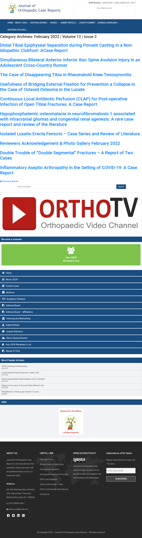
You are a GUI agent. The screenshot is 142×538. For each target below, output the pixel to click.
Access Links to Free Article (52, 464)
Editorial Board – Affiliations (19, 312)
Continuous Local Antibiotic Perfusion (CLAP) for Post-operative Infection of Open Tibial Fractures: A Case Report (63, 101)
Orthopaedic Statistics (49, 469)
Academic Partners (16, 299)
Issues (53, 23)
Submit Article (67, 23)
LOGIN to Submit (87, 23)
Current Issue (12, 286)
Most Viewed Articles (16, 338)
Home (10, 23)
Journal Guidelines (107, 23)
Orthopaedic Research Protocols (54, 474)
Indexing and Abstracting (18, 318)
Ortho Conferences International (54, 489)
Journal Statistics (14, 331)
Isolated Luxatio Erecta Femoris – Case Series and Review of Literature (70, 133)
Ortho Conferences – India (51, 484)
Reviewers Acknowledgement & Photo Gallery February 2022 (60, 143)
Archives (10, 292)
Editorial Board (38, 23)
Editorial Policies (16, 30)
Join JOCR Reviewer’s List (18, 344)
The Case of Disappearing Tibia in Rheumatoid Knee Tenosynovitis (65, 74)
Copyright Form (46, 459)
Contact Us (44, 494)
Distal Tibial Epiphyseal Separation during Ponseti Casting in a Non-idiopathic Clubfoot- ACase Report (66, 48)
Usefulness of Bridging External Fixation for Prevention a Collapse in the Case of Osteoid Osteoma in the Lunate (67, 87)
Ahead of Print (13, 351)
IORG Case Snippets (48, 479)
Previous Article (10, 181)
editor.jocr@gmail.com (18, 509)
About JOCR (21, 23)
